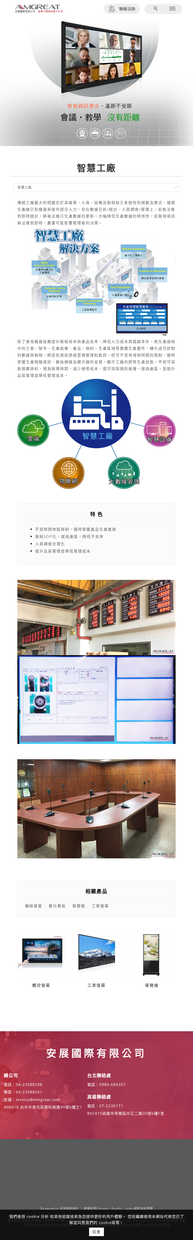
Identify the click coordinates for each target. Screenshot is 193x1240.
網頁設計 (72, 1208)
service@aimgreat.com (38, 1099)
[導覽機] (152, 954)
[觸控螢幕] (41, 954)
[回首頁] (39, 9)
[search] (156, 9)
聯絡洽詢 (127, 9)
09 (101, 1084)
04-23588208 (29, 1084)
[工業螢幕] (96, 954)
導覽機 (152, 985)
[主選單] (172, 8)
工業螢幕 (96, 985)
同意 (96, 1231)
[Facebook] (182, 1156)
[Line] (182, 1167)
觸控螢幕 (41, 985)
